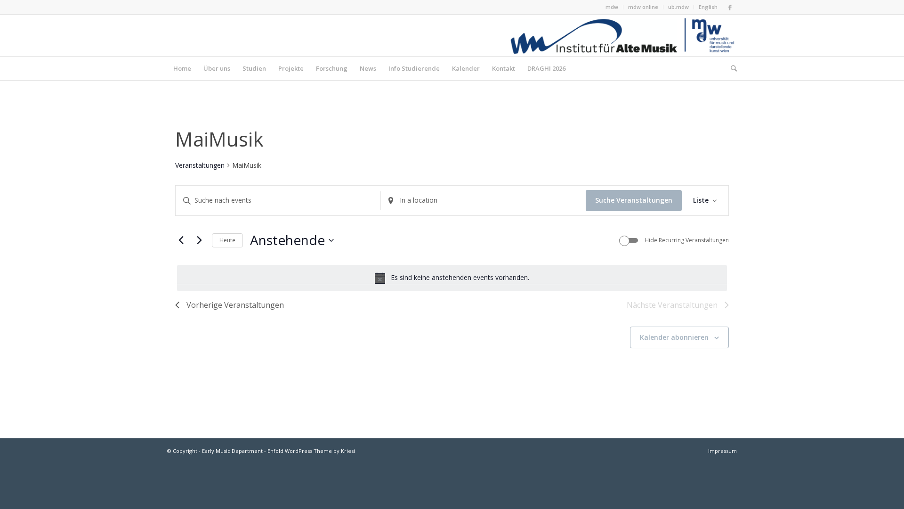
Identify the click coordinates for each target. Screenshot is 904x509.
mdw (611, 6)
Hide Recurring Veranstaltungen (687, 240)
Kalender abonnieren (674, 337)
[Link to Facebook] (730, 7)
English (708, 6)
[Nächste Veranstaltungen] (199, 240)
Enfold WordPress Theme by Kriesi (311, 450)
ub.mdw (678, 6)
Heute (227, 240)
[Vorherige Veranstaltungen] (180, 240)
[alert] (452, 278)
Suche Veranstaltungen (633, 200)
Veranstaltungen (200, 165)
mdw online (643, 6)
